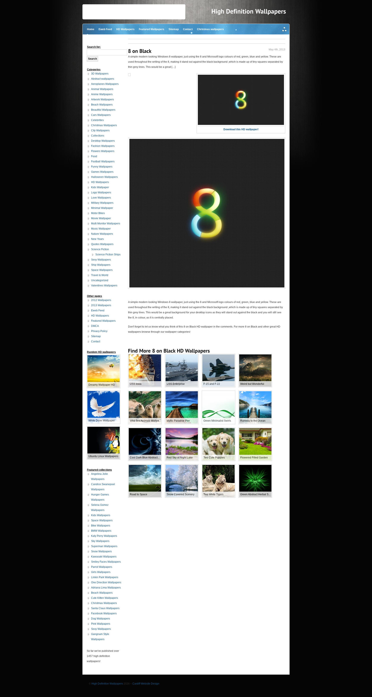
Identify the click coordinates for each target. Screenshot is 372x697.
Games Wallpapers (102, 171)
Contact (188, 29)
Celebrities (97, 120)
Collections (97, 135)
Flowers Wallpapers (102, 151)
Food (94, 156)
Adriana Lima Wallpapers (106, 587)
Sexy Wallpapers (101, 259)
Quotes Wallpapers (102, 244)
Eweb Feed (105, 29)
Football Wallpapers (103, 161)
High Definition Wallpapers (107, 683)
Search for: (94, 46)
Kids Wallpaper (100, 187)
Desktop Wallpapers (103, 140)
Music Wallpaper (101, 228)
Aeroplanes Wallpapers (105, 83)
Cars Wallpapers (101, 114)
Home (90, 29)
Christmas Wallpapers (104, 125)
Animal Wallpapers (102, 89)
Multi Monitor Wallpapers (105, 223)
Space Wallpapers (102, 270)
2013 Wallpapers (101, 305)
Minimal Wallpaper (102, 208)
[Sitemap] (284, 30)
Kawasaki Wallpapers (103, 556)
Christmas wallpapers (210, 29)
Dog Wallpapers (100, 618)
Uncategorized (99, 280)
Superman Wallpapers (104, 546)
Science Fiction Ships (108, 254)
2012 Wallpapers (101, 300)
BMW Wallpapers (101, 530)
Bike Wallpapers (100, 525)
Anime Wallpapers (102, 94)
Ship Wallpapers (100, 264)
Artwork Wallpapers (102, 99)
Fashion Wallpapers (103, 145)
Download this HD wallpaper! (241, 129)
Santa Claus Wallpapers (105, 608)
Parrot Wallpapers (101, 566)
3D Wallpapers (99, 73)
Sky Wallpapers (100, 541)
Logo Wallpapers (101, 192)
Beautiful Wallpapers (103, 109)
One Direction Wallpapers (106, 582)
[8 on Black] (140, 51)
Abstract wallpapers (102, 78)
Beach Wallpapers (102, 104)
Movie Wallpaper (101, 218)
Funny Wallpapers (101, 166)
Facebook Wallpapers (104, 613)
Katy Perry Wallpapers (104, 535)
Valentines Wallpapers (104, 285)
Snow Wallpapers (101, 551)
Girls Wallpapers (100, 572)
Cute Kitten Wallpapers (104, 597)
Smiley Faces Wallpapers (106, 561)
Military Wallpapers (102, 202)
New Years (97, 239)
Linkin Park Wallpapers (104, 577)
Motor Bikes (98, 213)
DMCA (95, 326)
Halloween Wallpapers (104, 177)
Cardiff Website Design (145, 683)
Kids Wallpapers (100, 515)
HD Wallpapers (125, 29)
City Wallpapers (100, 130)
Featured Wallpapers (151, 29)
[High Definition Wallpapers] (248, 11)
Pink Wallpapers (100, 623)
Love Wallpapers (101, 197)
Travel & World (99, 275)
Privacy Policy (99, 331)
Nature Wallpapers (102, 233)
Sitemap (174, 29)
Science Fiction (100, 249)
